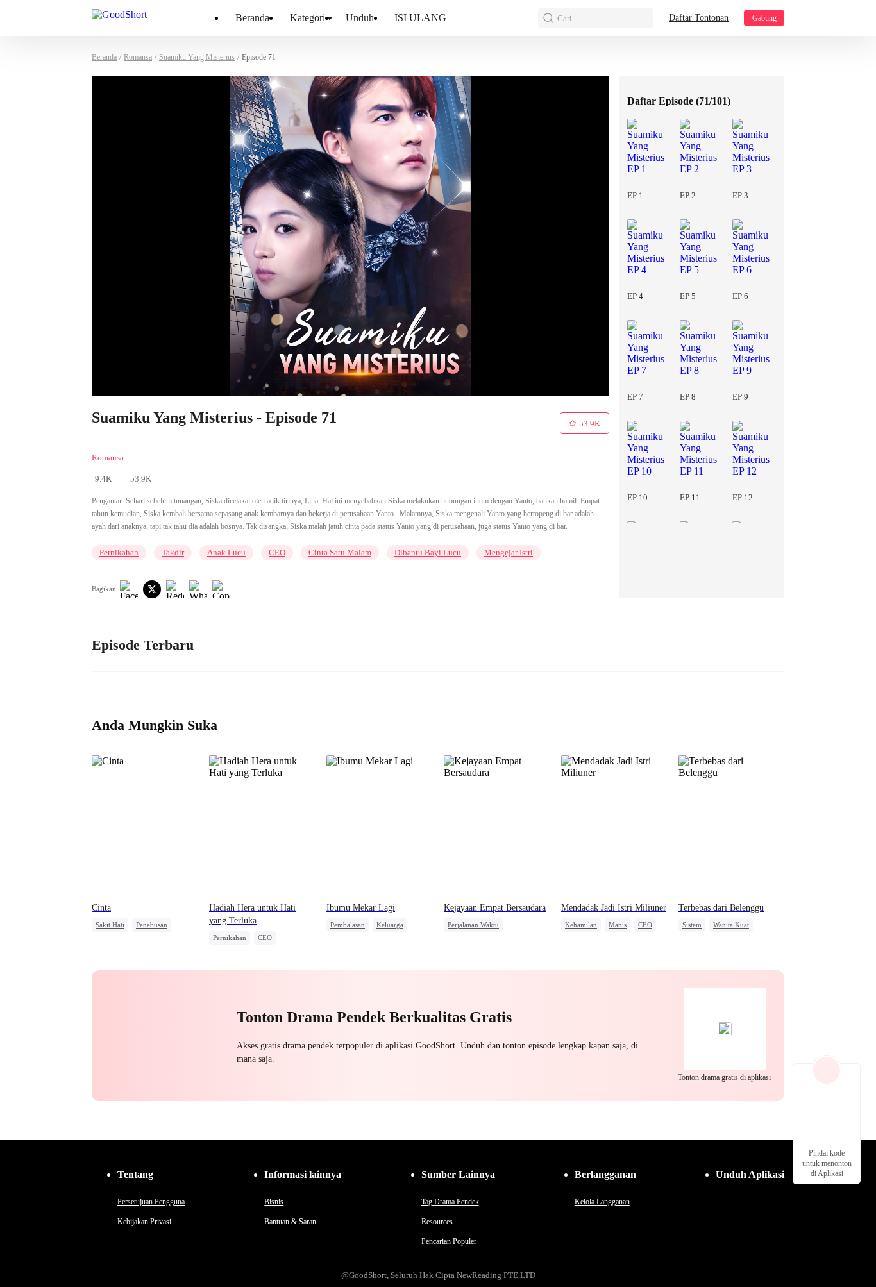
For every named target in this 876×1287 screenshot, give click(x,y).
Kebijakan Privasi (144, 1221)
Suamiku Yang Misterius (197, 57)
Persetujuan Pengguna (151, 1201)
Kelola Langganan (602, 1201)
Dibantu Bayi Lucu (427, 552)
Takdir (173, 552)
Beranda (252, 17)
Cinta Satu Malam (339, 552)
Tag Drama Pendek (450, 1201)
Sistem (692, 925)
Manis (618, 925)
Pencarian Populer (448, 1241)
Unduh (360, 17)
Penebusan (151, 925)
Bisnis (273, 1201)
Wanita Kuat (731, 925)
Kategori (307, 17)
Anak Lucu (226, 552)
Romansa (138, 57)
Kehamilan (581, 925)
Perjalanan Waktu (473, 925)
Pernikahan (119, 552)
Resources (437, 1221)
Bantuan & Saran (290, 1221)
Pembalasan (347, 925)
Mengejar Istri (508, 552)
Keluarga (389, 925)
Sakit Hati (110, 925)
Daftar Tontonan (699, 17)
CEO (277, 552)
